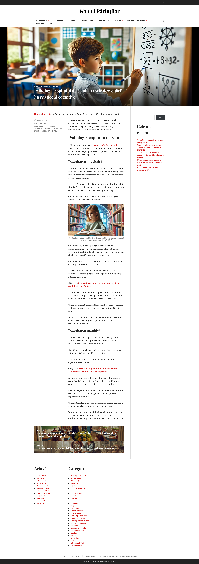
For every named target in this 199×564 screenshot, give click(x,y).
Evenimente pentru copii (80, 501)
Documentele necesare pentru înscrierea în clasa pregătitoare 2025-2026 (149, 147)
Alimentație (104, 20)
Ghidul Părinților (99, 10)
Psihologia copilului (51, 86)
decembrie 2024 (43, 486)
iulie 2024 (40, 498)
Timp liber (40, 23)
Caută (139, 114)
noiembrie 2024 (43, 488)
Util (51, 23)
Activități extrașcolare (79, 476)
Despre (64, 556)
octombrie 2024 (43, 491)
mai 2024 (40, 503)
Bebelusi (74, 483)
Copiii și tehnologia (78, 488)
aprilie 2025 (41, 476)
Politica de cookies (90, 556)
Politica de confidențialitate (108, 556)
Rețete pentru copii (78, 523)
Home (37, 114)
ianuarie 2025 (42, 483)
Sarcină (74, 533)
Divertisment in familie (80, 496)
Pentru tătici (72, 20)
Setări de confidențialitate (128, 556)
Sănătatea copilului (78, 528)
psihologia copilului (50, 131)
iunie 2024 (41, 501)
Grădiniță (74, 503)
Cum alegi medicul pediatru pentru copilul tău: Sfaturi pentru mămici (150, 155)
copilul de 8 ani (41, 127)
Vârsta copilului (87, 20)
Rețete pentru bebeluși (80, 521)
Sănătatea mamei (78, 530)
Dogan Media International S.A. (100, 561)
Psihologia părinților (79, 518)
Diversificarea (76, 493)
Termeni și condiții (75, 556)
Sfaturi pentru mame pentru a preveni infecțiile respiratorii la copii (149, 162)
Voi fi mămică (41, 20)
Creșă (73, 491)
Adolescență (76, 478)
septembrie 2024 (43, 493)
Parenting (141, 20)
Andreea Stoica (43, 120)
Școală (73, 535)
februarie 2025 (42, 481)
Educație (130, 20)
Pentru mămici (58, 20)
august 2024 (41, 496)
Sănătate (117, 20)
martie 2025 (41, 478)
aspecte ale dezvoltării (105, 145)
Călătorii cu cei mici (79, 486)
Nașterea (74, 506)
